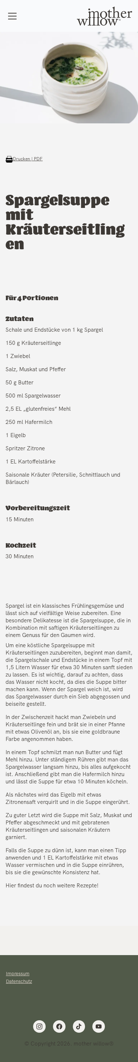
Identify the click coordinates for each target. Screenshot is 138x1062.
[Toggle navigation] (12, 16)
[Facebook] (59, 1026)
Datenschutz (19, 981)
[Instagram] (39, 1026)
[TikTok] (79, 1026)
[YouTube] (98, 1026)
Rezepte (87, 885)
